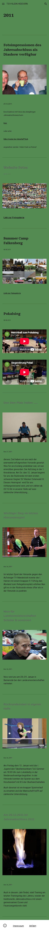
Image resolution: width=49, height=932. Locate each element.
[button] (3, 4)
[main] (24, 15)
